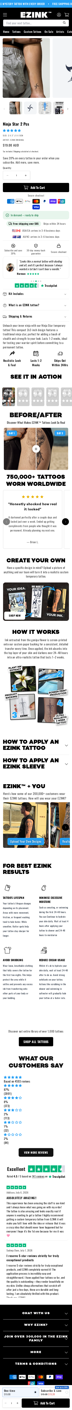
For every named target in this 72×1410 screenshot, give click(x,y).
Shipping (16, 151)
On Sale (49, 32)
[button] (12, 130)
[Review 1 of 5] (31, 281)
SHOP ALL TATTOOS (36, 1041)
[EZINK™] (36, 15)
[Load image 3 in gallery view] (45, 108)
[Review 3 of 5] (36, 281)
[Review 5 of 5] (40, 281)
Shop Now (15, 615)
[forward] (65, 521)
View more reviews (36, 1152)
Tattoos (16, 32)
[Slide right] (68, 109)
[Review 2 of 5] (33, 281)
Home (6, 32)
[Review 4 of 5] (38, 281)
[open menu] (5, 15)
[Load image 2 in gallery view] (30, 108)
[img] (36, 1077)
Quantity (7, 168)
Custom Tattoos (32, 32)
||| (36, 449)
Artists (60, 32)
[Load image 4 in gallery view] (59, 108)
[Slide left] (4, 109)
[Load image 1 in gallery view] (15, 108)
